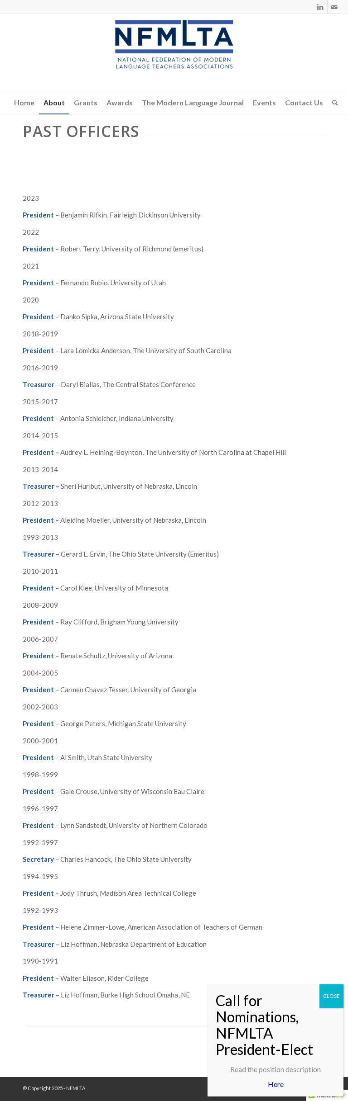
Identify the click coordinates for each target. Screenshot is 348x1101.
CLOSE (331, 995)
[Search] (333, 102)
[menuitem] (24, 102)
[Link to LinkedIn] (320, 7)
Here (276, 1084)
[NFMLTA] (174, 52)
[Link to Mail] (334, 7)
